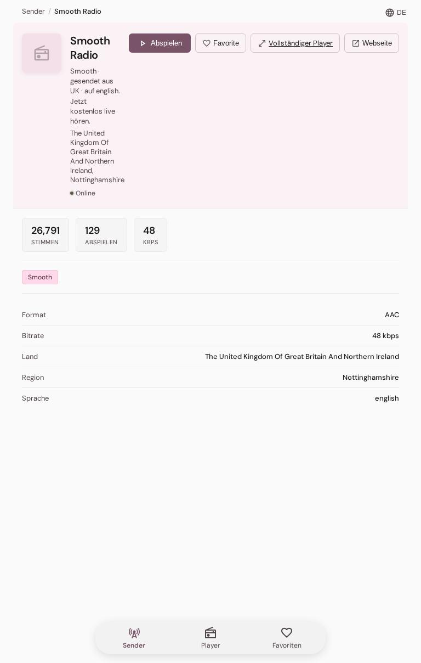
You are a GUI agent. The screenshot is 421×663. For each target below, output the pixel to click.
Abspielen (160, 43)
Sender (33, 11)
